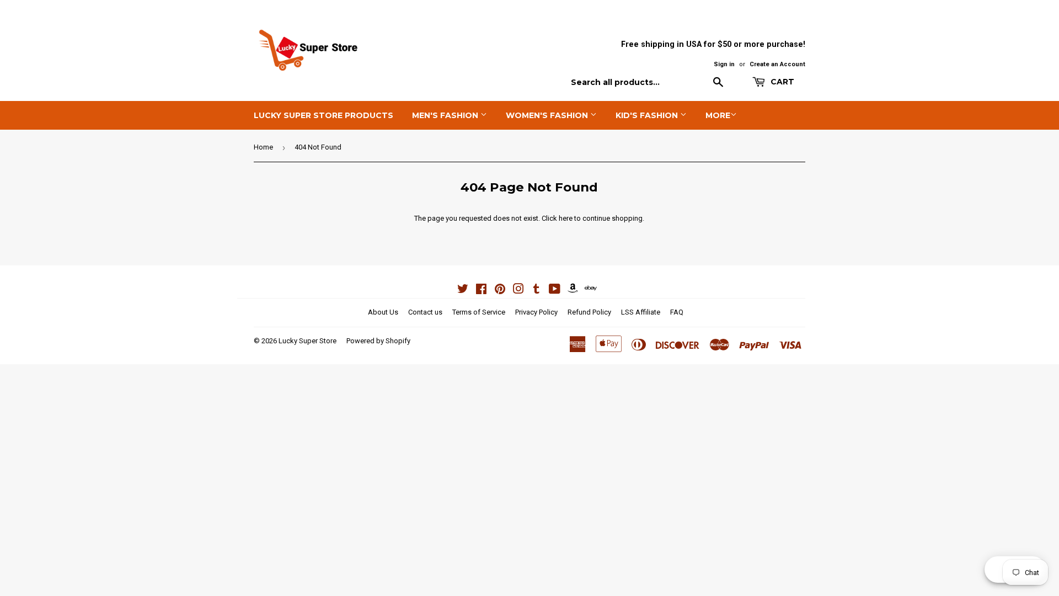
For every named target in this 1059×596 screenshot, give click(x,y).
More (717, 115)
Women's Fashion (548, 115)
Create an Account (777, 64)
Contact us (425, 312)
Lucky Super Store (307, 341)
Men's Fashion (446, 115)
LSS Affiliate (640, 312)
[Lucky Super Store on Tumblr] (536, 290)
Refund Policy (589, 312)
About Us (383, 312)
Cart (781, 82)
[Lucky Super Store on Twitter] (462, 290)
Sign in (724, 64)
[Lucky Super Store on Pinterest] (500, 290)
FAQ (676, 312)
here (566, 218)
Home (263, 147)
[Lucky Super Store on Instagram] (518, 290)
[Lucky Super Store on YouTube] (554, 290)
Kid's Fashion (648, 115)
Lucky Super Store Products (323, 115)
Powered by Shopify (378, 341)
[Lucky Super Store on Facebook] (481, 290)
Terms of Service (478, 312)
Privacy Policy (536, 312)
